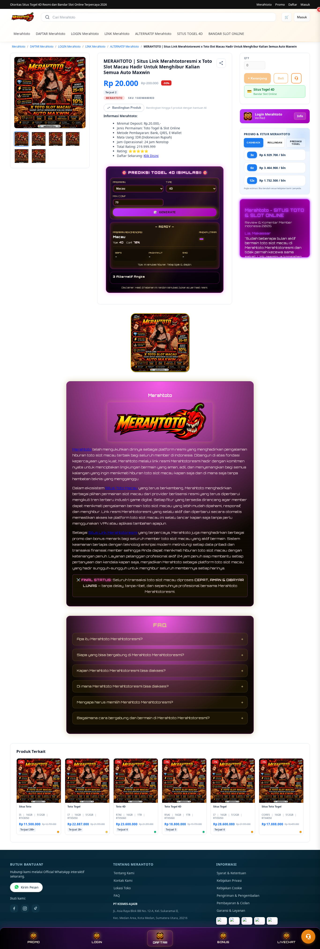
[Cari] (47, 17)
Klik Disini (151, 155)
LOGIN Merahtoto (85, 33)
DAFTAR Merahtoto (50, 33)
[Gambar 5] (21, 156)
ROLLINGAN (275, 142)
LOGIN (97, 942)
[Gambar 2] (38, 138)
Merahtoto (264, 4)
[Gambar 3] (55, 138)
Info (300, 116)
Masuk (305, 4)
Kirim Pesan (29, 887)
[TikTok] (36, 908)
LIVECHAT (286, 942)
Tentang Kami (124, 873)
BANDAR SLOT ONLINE (226, 33)
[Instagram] (25, 908)
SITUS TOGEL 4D (190, 33)
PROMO (33, 942)
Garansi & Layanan (231, 910)
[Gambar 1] (21, 138)
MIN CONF (119, 196)
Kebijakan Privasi (229, 880)
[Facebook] (14, 908)
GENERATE (164, 212)
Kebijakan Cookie (229, 888)
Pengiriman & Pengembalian (238, 895)
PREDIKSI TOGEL (296, 142)
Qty (246, 58)
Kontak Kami (123, 880)
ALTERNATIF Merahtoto (153, 33)
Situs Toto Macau (121, 488)
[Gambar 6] (38, 156)
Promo (280, 4)
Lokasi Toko (122, 888)
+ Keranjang (257, 78)
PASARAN (119, 182)
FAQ (117, 895)
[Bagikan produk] (221, 63)
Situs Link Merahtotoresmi (112, 532)
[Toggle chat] (308, 937)
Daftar (292, 4)
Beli (281, 78)
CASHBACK (253, 142)
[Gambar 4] (72, 138)
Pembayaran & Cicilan (233, 903)
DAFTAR (160, 942)
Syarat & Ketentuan (231, 873)
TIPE (169, 182)
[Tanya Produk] (296, 78)
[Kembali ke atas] (310, 925)
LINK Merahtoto (116, 33)
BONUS (223, 942)
